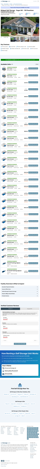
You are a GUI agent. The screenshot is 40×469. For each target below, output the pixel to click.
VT (30, 437)
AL (27, 427)
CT (37, 427)
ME (32, 430)
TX (27, 437)
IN (36, 429)
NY (32, 434)
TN (37, 435)
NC (34, 434)
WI (37, 437)
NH (27, 434)
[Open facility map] (5, 39)
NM (31, 434)
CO (35, 427)
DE (27, 429)
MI (37, 430)
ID (33, 429)
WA (34, 437)
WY (27, 438)
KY (29, 430)
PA (30, 435)
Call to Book (35, 1)
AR (32, 427)
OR (29, 435)
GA (30, 429)
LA (30, 430)
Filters (37, 64)
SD (35, 435)
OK (27, 435)
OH (38, 434)
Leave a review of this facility (20, 343)
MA (36, 430)
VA (32, 437)
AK (29, 427)
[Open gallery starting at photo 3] (25, 39)
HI (32, 429)
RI (32, 435)
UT (29, 437)
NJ (29, 434)
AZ (30, 427)
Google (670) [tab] (29, 308)
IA (37, 429)
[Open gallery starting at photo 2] (15, 39)
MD (34, 430)
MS (29, 432)
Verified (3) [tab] (10, 308)
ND (36, 434)
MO (31, 432)
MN (27, 432)
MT (33, 432)
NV (36, 432)
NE (34, 432)
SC (33, 435)
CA (34, 427)
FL (29, 429)
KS (27, 430)
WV (36, 437)
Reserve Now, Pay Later (33, 68)
